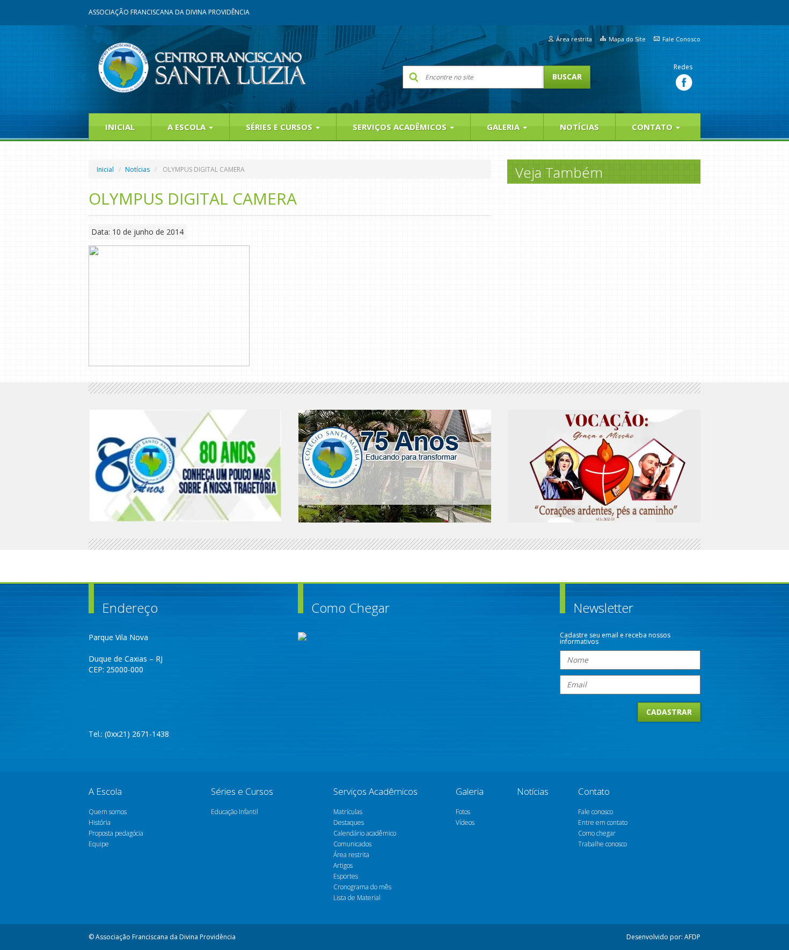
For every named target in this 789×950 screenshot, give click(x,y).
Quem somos (108, 811)
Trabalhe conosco (602, 844)
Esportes (345, 876)
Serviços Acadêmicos (401, 126)
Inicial (120, 126)
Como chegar (597, 833)
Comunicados (352, 844)
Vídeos (465, 822)
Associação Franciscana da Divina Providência (169, 12)
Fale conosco (595, 811)
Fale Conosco (681, 39)
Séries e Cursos (280, 126)
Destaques (348, 822)
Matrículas (347, 811)
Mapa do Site (627, 39)
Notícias (579, 126)
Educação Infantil (234, 811)
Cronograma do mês (362, 886)
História (100, 822)
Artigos (343, 865)
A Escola (187, 126)
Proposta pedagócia (116, 833)
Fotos (463, 811)
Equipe (99, 844)
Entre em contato (602, 822)
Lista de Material (357, 897)
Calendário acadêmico (364, 833)
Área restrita (574, 39)
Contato (653, 126)
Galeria (504, 126)
